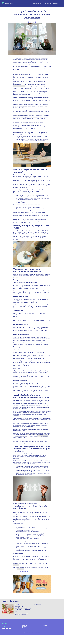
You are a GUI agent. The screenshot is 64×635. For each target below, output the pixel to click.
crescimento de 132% (19, 86)
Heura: (17, 473)
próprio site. (29, 426)
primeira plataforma (42, 436)
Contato (45, 625)
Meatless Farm (19, 466)
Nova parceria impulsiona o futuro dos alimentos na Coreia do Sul (23, 608)
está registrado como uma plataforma (33, 434)
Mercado (42, 3)
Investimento (36, 3)
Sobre (44, 624)
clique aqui (16, 565)
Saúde (51, 3)
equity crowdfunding (21, 115)
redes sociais (20, 569)
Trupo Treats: (19, 470)
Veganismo (55, 3)
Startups (47, 3)
